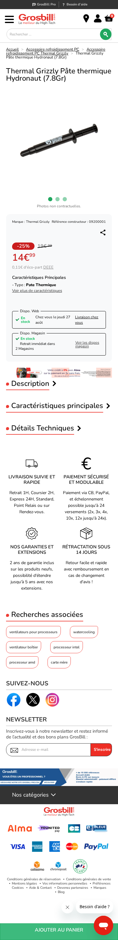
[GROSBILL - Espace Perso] (97, 18)
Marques (99, 887)
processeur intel (67, 647)
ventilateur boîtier (23, 647)
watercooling (84, 632)
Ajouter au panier (59, 930)
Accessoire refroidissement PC (52, 49)
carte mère (59, 662)
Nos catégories (30, 795)
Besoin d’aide (77, 4)
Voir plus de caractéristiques (37, 291)
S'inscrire (102, 749)
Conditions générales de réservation (34, 879)
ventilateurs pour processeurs (33, 632)
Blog (61, 892)
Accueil (12, 49)
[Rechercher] (106, 34)
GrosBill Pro (46, 4)
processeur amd (22, 662)
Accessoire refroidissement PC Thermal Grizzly (55, 51)
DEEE (48, 267)
